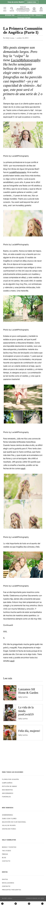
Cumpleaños (7, 782)
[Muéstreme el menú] (5, 8)
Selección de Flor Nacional (14, 822)
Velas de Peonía (9, 825)
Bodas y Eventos (9, 847)
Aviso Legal (7, 898)
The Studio (6, 850)
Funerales (6, 796)
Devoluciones (8, 883)
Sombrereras (7, 815)
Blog (4, 857)
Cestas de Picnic (9, 829)
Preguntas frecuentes (11, 889)
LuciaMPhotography (17, 172)
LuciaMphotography (25, 60)
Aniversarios (7, 793)
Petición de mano (9, 786)
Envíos (5, 879)
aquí (23, 468)
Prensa (5, 854)
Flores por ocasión (10, 779)
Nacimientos (7, 790)
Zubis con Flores (9, 818)
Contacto (6, 861)
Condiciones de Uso (35, 898)
